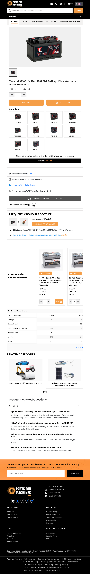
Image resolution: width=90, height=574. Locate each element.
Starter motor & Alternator (49, 559)
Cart (71, 4)
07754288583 (55, 496)
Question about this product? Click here (47, 198)
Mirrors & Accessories (32, 570)
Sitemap (49, 523)
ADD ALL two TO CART (45, 224)
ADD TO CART (65, 102)
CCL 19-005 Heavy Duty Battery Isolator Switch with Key (37, 235)
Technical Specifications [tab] (70, 22)
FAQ (47, 539)
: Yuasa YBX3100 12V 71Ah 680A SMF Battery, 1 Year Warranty (43, 230)
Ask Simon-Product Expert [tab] (32, 22)
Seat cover (28, 562)
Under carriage (74, 559)
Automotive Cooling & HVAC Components (41, 564)
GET (66, 567)
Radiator (52, 562)
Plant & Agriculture (14, 533)
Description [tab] (51, 22)
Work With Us (12, 514)
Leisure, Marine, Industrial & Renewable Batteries (64, 384)
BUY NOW (26, 102)
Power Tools (11, 539)
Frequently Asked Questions (28, 399)
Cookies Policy (51, 512)
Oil (65, 559)
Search (78, 10)
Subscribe (75, 473)
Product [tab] (14, 22)
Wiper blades (41, 562)
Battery (45, 160)
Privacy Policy (51, 520)
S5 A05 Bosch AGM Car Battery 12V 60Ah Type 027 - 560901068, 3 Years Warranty (51, 281)
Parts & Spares (12, 542)
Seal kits (61, 562)
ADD (58, 301)
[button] (44, 392)
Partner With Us (13, 517)
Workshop (10, 536)
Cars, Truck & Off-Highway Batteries (25, 383)
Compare (46, 273)
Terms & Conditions (54, 517)
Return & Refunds (53, 514)
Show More (81, 347)
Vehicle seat (73, 562)
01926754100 (54, 493)
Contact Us (50, 533)
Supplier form (51, 536)
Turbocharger (29, 559)
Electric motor (29, 567)
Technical (13, 406)
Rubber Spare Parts (52, 570)
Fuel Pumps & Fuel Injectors (50, 567)
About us (10, 512)
